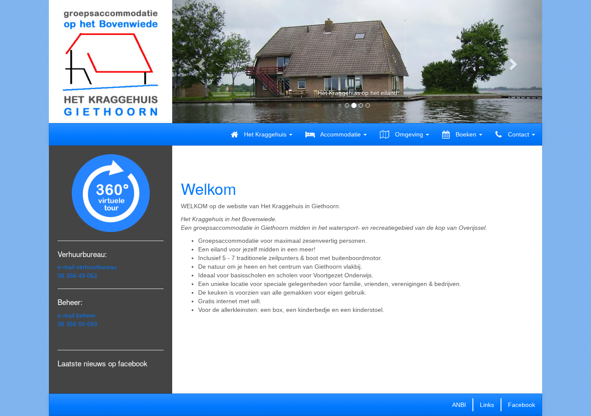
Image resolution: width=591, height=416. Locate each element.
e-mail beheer (77, 315)
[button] (200, 61)
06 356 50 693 (77, 324)
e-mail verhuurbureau (87, 267)
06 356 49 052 (77, 275)
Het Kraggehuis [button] (265, 134)
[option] (357, 97)
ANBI (459, 404)
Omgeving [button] (409, 134)
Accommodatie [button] (341, 134)
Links (487, 404)
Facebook (521, 404)
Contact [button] (518, 134)
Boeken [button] (466, 134)
